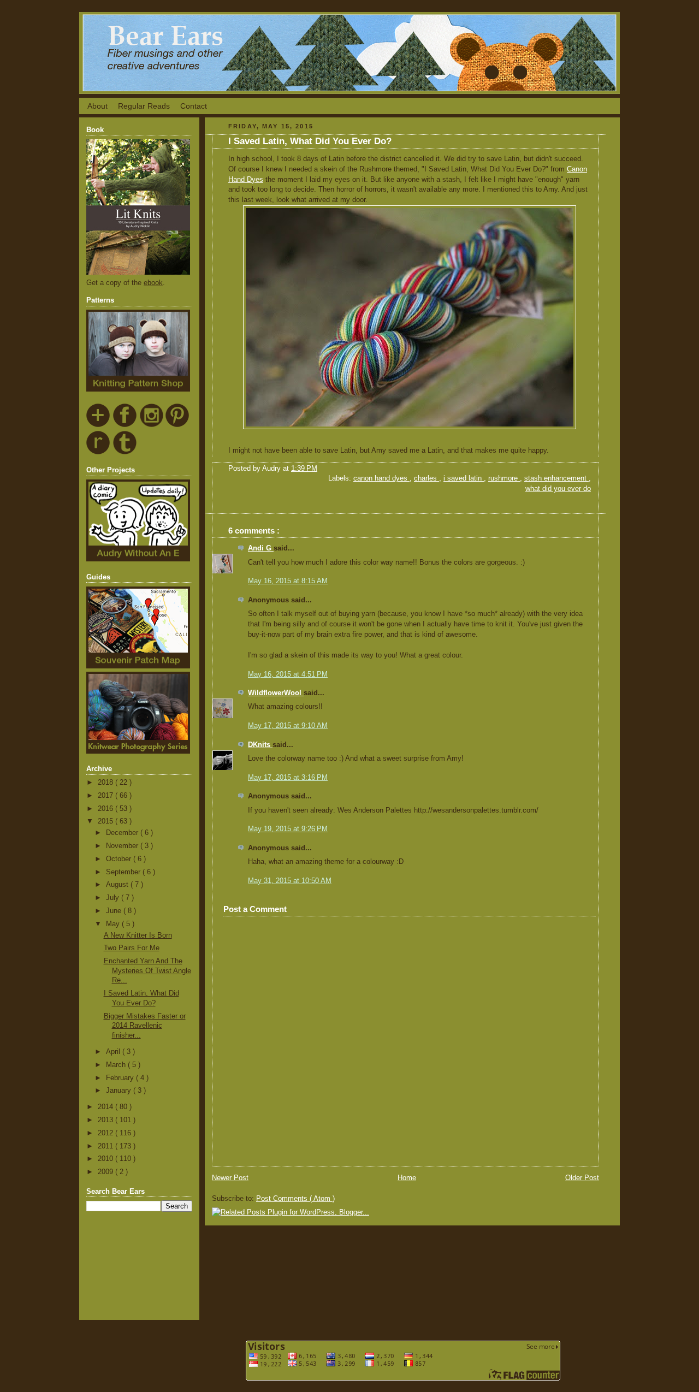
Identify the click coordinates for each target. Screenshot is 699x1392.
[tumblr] (125, 453)
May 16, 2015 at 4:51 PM (288, 674)
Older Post (582, 1178)
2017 (106, 795)
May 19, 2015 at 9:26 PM (288, 829)
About (97, 106)
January (119, 1090)
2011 (106, 1146)
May (114, 924)
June (114, 911)
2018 (106, 782)
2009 (106, 1172)
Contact (193, 106)
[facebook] (125, 425)
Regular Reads (144, 106)
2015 (106, 821)
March (117, 1065)
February (121, 1078)
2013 (106, 1120)
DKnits (260, 745)
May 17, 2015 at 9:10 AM (288, 726)
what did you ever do (558, 489)
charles (426, 478)
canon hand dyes (381, 478)
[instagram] (151, 425)
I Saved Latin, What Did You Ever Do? (310, 141)
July (113, 898)
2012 (106, 1133)
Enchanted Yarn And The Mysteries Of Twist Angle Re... (147, 970)
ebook (153, 283)
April (114, 1052)
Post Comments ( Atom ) (295, 1199)
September (124, 872)
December (123, 833)
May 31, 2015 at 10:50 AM (289, 881)
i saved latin (463, 478)
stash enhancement (556, 478)
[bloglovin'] (98, 425)
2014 (106, 1107)
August (118, 884)
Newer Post (230, 1178)
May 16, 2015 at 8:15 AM (288, 581)
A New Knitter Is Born (138, 935)
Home (407, 1178)
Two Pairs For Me (131, 948)
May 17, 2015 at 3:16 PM (288, 777)
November (123, 846)
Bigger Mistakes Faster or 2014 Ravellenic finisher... (145, 1025)
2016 (106, 809)
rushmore (504, 478)
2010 (106, 1159)
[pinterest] (177, 425)
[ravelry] (98, 453)
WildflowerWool (276, 693)
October (119, 859)
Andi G (261, 548)
